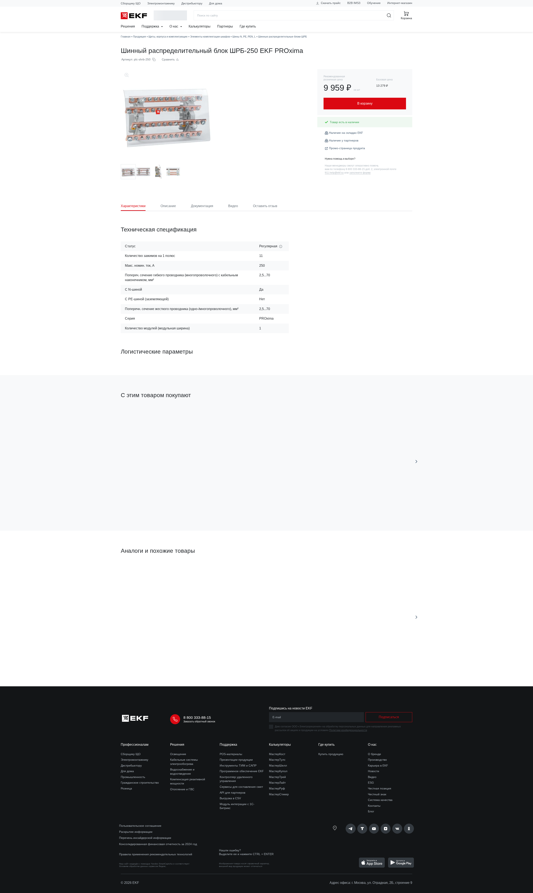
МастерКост (277, 754)
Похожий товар (136, 570)
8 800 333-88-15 (197, 717)
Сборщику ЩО (131, 3)
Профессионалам (134, 744)
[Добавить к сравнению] (182, 504)
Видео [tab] (233, 206)
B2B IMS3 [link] (353, 3)
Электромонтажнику (161, 3)
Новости (373, 771)
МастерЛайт (277, 782)
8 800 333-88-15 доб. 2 (359, 169)
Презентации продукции (236, 759)
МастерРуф (277, 788)
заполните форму (360, 172)
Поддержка (151, 26)
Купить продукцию (330, 754)
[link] (351, 829)
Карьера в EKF (378, 765)
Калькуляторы (199, 26)
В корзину (144, 504)
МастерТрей (277, 777)
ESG (371, 782)
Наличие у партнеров (343, 140)
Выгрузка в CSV (230, 798)
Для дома (215, 3)
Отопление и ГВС (182, 789)
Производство (377, 759)
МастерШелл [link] (278, 765)
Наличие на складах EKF (346, 132)
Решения (128, 26)
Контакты (374, 805)
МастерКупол (278, 771)
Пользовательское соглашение (140, 825)
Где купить (248, 26)
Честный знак (377, 794)
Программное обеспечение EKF (242, 771)
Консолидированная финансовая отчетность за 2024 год (158, 844)
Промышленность (133, 777)
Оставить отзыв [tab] (265, 206)
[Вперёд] (416, 461)
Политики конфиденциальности (348, 730)
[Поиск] (389, 15)
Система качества (380, 800)
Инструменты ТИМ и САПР (238, 765)
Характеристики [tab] (133, 206)
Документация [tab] (202, 206)
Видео (372, 777)
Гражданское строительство (140, 782)
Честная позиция (379, 788)
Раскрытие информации (135, 831)
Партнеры (225, 26)
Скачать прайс (330, 3)
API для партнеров (232, 792)
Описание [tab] (168, 206)
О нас (174, 26)
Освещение (178, 754)
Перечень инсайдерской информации (145, 837)
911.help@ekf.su (334, 172)
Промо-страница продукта (347, 148)
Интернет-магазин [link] (399, 3)
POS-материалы (231, 754)
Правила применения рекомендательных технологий (155, 854)
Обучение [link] (374, 3)
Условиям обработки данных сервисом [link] (138, 866)
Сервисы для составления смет (241, 786)
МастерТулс (277, 759)
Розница (126, 788)
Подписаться (367, 504)
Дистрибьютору (191, 3)
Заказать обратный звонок (199, 721)
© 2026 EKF (130, 882)
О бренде (374, 754)
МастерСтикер (279, 794)
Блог (371, 811)
